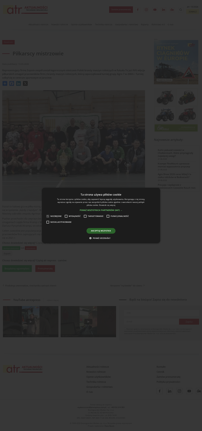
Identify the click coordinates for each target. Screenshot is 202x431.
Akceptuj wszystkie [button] (101, 231)
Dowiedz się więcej (107, 205)
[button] (101, 210)
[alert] (101, 215)
